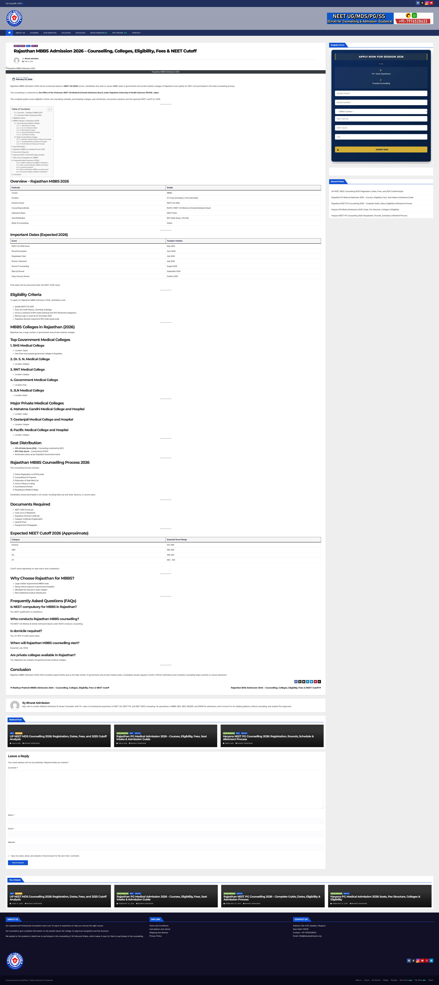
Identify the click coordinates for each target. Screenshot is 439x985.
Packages (80, 33)
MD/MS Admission (122, 733)
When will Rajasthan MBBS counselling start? (34, 169)
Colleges (66, 33)
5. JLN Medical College (27, 134)
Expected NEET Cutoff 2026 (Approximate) (28, 155)
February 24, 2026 (127, 903)
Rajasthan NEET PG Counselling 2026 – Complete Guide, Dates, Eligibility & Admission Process (371, 203)
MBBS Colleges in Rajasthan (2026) (26, 121)
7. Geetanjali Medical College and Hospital (33, 141)
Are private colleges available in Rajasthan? (34, 171)
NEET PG (137, 733)
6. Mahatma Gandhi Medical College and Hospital (35, 139)
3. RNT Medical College (27, 130)
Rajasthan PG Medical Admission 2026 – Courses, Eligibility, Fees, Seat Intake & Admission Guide (161, 738)
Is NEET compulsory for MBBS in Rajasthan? (34, 162)
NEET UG (34, 46)
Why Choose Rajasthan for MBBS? (26, 158)
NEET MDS (19, 733)
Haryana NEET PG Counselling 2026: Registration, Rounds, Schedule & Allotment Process (268, 738)
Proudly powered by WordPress (17, 980)
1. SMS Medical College (27, 125)
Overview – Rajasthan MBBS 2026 (29, 113)
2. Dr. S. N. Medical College (28, 128)
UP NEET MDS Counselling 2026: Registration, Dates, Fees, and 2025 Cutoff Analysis (58, 738)
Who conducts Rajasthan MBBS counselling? (34, 165)
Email (11, 828)
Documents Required (21, 152)
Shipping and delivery (158, 932)
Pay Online (118, 33)
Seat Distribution (19, 146)
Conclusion (17, 174)
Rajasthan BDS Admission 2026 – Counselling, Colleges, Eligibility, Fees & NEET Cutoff (275, 688)
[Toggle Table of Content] (48, 109)
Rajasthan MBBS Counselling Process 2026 (29, 149)
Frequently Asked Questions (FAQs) (26, 160)
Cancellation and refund (159, 929)
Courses (34, 33)
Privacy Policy (155, 936)
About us (20, 33)
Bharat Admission (32, 58)
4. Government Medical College (30, 132)
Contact (136, 33)
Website (11, 842)
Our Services (49, 33)
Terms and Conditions (158, 926)
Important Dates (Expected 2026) (29, 115)
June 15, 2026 (17, 903)
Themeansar (48, 980)
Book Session (97, 33)
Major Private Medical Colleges (27, 137)
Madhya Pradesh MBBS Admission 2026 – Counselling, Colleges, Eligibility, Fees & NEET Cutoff (60, 688)
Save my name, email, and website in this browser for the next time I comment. (45, 856)
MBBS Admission (19, 46)
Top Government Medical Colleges (28, 123)
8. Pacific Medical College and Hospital (32, 144)
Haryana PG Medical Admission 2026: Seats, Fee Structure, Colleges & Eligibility (365, 210)
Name (11, 815)
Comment (13, 768)
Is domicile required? (26, 167)
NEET (28, 46)
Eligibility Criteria (19, 118)
